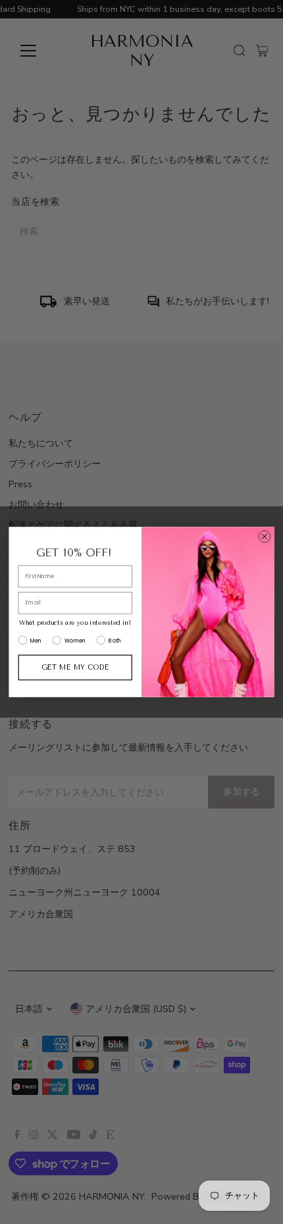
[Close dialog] (264, 537)
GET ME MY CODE (75, 667)
